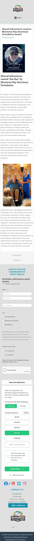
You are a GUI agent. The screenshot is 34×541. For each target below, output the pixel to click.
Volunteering (8, 324)
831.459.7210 (17, 494)
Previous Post (17, 255)
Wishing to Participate (11, 321)
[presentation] (16, 370)
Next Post (17, 260)
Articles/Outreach (8, 37)
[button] (7, 483)
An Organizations (9, 317)
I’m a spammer (9, 351)
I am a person (9, 355)
